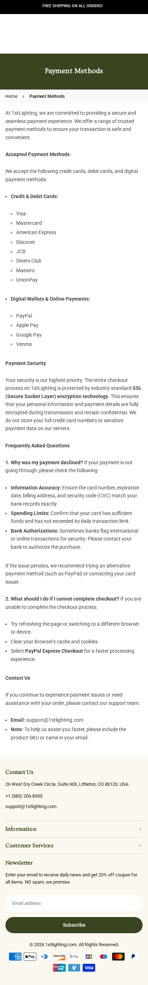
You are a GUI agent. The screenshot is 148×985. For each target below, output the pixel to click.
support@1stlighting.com (30, 806)
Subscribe (74, 925)
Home (11, 96)
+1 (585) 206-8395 (23, 796)
